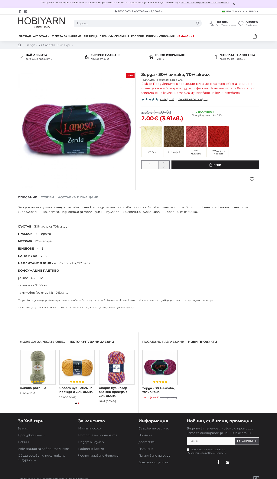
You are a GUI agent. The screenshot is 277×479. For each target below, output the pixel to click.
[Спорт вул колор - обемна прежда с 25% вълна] (116, 367)
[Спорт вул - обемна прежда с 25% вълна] (77, 367)
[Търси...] (197, 23)
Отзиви (47, 197)
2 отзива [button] (167, 99)
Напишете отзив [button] (192, 99)
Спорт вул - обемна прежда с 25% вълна (76, 390)
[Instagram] (227, 462)
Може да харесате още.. (42, 342)
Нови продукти (202, 342)
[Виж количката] (254, 36)
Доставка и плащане (78, 197)
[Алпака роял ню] (38, 367)
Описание (27, 197)
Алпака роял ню (33, 388)
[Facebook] (20, 11)
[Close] (234, 4)
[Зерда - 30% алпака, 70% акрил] (160, 367)
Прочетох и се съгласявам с (206, 451)
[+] (163, 163)
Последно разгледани (163, 342)
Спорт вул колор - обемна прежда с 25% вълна (114, 392)
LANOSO (217, 115)
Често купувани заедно (91, 342)
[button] (215, 164)
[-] (163, 167)
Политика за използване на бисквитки (205, 2)
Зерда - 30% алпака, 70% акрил (158, 390)
